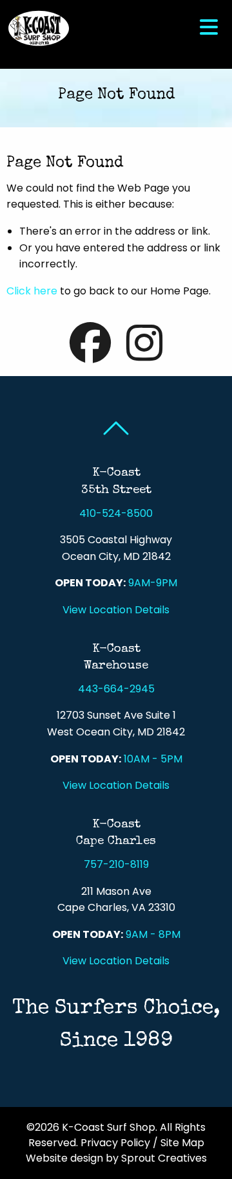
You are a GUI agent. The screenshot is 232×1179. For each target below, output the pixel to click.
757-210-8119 (116, 864)
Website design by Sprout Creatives (116, 1158)
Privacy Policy (115, 1142)
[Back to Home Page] (38, 27)
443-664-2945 (116, 688)
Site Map (182, 1142)
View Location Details (116, 609)
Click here (31, 291)
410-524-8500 (116, 513)
